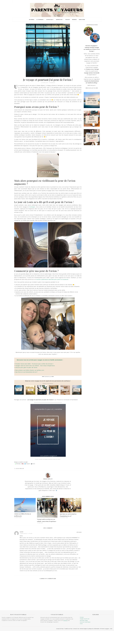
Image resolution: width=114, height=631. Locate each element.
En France (31, 19)
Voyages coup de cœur (84, 618)
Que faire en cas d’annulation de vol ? (26, 372)
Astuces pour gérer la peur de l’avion (26, 367)
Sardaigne (32, 207)
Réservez (74, 19)
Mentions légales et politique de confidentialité (89, 628)
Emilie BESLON (20, 468)
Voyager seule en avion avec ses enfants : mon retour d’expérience (35, 365)
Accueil (36, 459)
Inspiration (59, 19)
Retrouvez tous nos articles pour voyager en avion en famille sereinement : (40, 360)
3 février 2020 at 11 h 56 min (26, 533)
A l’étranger (39, 19)
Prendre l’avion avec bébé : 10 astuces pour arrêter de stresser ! (34, 364)
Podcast (67, 19)
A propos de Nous (60, 628)
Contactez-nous (76, 628)
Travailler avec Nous (68, 628)
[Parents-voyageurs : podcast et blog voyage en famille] (57, 10)
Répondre (79, 532)
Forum (81, 623)
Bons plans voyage (83, 620)
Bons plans (82, 19)
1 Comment (52, 82)
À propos (81, 617)
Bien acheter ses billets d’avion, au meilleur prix (29, 370)
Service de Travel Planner (84, 622)
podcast (65, 620)
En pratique (49, 19)
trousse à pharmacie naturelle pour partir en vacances (52, 279)
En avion (40, 459)
